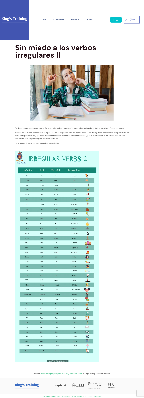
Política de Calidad (78, 396)
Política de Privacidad (60, 396)
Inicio (45, 20)
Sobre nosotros (58, 20)
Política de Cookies (94, 396)
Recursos (90, 20)
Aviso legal (46, 396)
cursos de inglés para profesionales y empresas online (61, 374)
